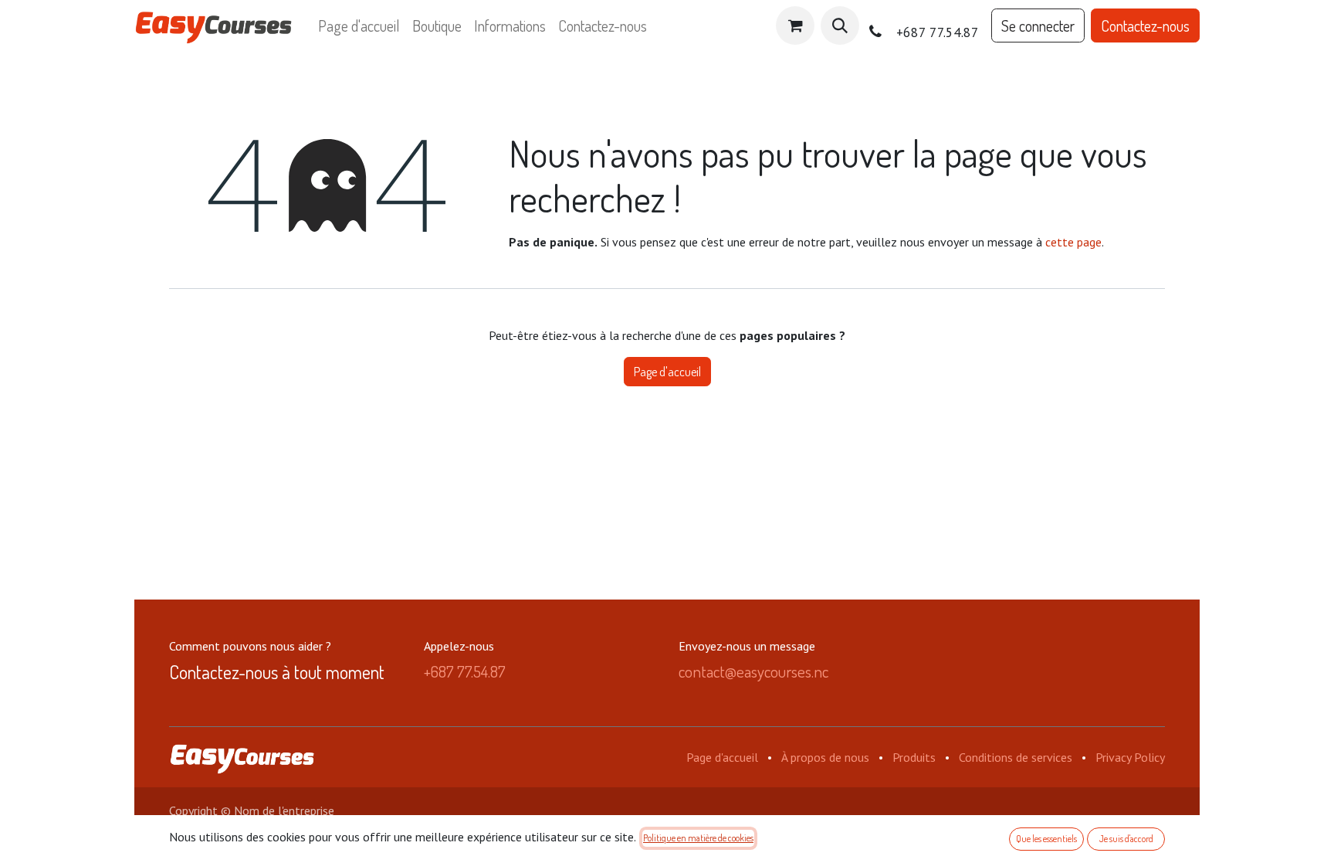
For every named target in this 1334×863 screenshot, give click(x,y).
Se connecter (1038, 25)
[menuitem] (359, 25)
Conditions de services (1015, 757)
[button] (840, 25)
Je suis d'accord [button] (1126, 838)
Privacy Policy (1130, 757)
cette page (1073, 242)
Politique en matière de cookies (698, 838)
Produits (914, 757)
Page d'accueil (667, 371)
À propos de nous (825, 757)
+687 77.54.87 (465, 671)
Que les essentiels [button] (1046, 838)
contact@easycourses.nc (753, 671)
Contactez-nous (1145, 25)
